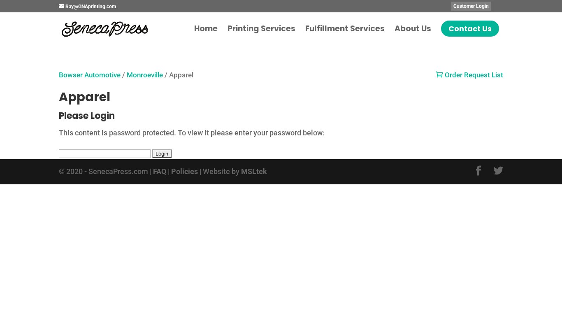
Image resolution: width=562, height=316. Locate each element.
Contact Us (470, 28)
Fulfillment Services (345, 30)
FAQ (159, 171)
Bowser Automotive (90, 75)
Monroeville (145, 75)
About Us (413, 30)
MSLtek (254, 171)
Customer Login (471, 6)
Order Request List (469, 75)
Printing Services (261, 30)
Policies (184, 171)
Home (206, 30)
